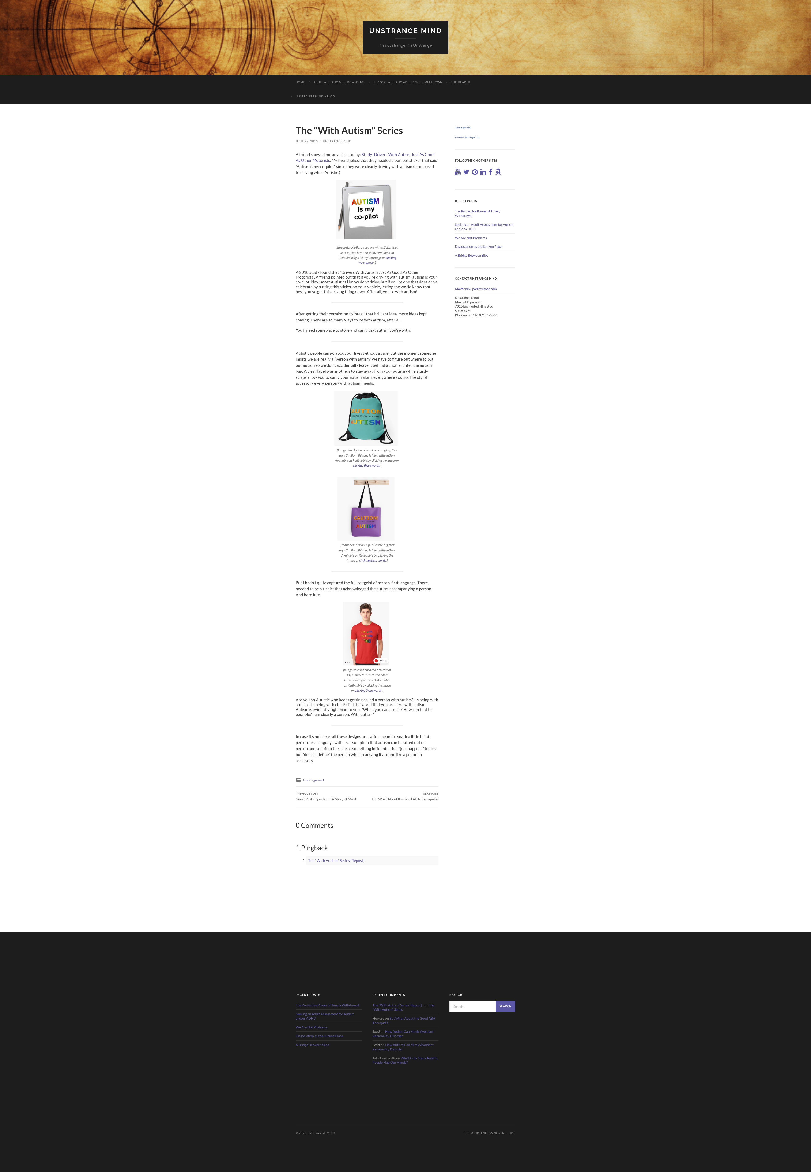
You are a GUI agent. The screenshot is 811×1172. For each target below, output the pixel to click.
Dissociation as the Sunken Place (478, 246)
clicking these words (366, 465)
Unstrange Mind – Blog (315, 96)
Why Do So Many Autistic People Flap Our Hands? (405, 1060)
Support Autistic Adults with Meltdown (408, 82)
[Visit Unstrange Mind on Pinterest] (475, 173)
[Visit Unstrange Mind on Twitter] (466, 173)
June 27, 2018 (307, 141)
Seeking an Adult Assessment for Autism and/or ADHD (484, 226)
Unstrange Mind (405, 31)
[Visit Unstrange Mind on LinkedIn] (483, 173)
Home (300, 82)
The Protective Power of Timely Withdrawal (477, 213)
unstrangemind (337, 141)
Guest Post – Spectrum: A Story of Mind (326, 796)
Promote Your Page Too (467, 137)
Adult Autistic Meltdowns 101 (339, 82)
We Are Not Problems (471, 238)
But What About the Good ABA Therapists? (405, 796)
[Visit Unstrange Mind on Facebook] (490, 173)
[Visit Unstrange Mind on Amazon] (498, 173)
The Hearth (460, 82)
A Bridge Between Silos (471, 255)
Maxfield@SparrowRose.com (476, 289)
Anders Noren (493, 1133)
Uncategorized (313, 780)
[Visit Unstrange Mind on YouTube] (458, 173)
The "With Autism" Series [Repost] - (337, 860)
